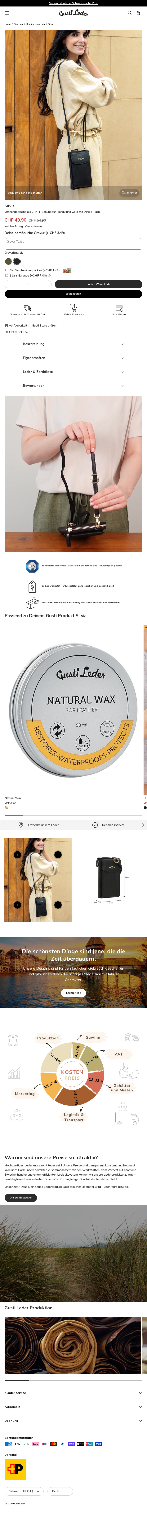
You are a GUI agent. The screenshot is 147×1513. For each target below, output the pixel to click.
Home (8, 24)
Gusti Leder (19, 1503)
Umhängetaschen (35, 24)
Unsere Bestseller (21, 1197)
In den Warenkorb (99, 284)
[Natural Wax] (73, 710)
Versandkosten (34, 226)
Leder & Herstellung (95, 1276)
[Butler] (145, 807)
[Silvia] (8, 261)
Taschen (18, 24)
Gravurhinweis (14, 253)
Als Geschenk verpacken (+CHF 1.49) (34, 270)
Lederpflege (73, 993)
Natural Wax (13, 798)
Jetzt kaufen (73, 294)
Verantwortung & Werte (54, 1276)
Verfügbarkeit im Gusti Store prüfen (32, 325)
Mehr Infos (130, 193)
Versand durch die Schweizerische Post (73, 3)
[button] (138, 13)
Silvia (51, 24)
